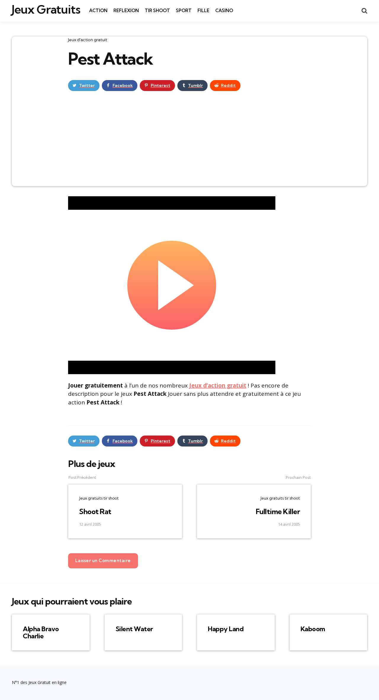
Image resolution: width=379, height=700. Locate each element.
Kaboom (313, 629)
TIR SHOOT (157, 10)
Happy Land (225, 629)
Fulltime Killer (278, 511)
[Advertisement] (189, 141)
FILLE (203, 10)
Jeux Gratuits (46, 9)
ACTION (98, 10)
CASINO (224, 10)
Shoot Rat (95, 511)
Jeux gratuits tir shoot (99, 498)
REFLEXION (126, 10)
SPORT (184, 10)
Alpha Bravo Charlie (41, 632)
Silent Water (134, 629)
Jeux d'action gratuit (87, 39)
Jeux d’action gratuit (217, 385)
